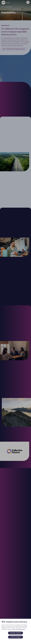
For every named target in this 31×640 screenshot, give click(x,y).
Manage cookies (15, 633)
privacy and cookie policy (18, 629)
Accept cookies (15, 637)
